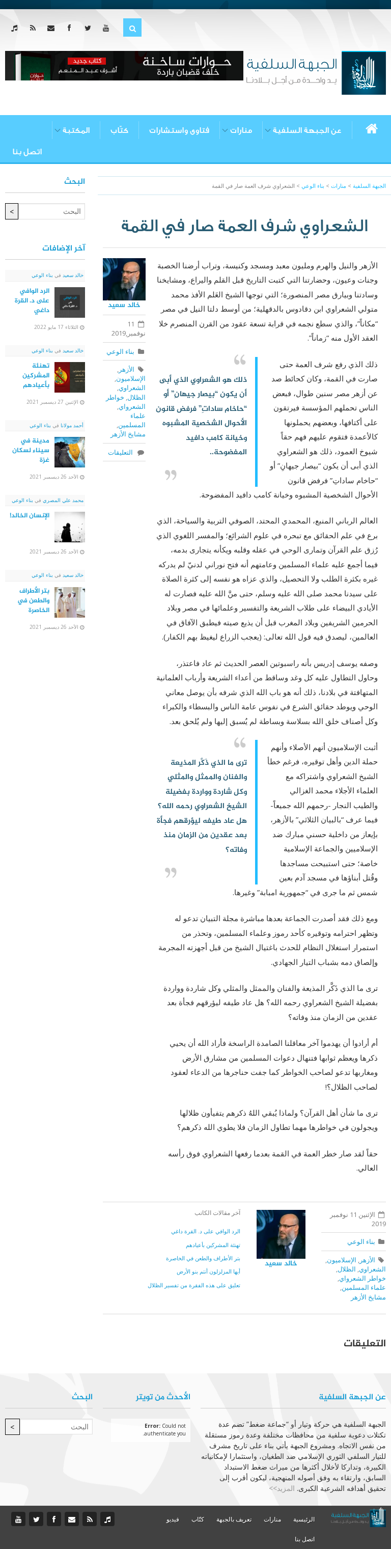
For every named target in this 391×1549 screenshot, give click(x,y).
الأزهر (126, 369)
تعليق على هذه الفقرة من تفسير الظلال (194, 1285)
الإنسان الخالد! (29, 515)
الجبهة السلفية (369, 185)
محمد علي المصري (62, 500)
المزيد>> (282, 1488)
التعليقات (122, 452)
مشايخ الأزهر (128, 433)
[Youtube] (108, 28)
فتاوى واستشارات (179, 130)
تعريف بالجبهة (234, 1519)
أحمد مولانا (71, 425)
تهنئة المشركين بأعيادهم (213, 1245)
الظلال (136, 397)
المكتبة (76, 130)
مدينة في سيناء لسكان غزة (30, 450)
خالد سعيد (124, 305)
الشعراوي (132, 387)
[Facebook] (71, 28)
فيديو (172, 1519)
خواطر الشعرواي (126, 402)
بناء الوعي (120, 351)
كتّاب (119, 130)
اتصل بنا (27, 151)
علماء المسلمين (132, 420)
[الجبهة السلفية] (316, 71)
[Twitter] (90, 28)
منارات (241, 130)
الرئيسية (304, 1519)
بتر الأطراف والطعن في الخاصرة (203, 1258)
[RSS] (35, 28)
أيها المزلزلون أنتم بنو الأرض (208, 1271)
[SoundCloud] (16, 28)
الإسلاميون (131, 378)
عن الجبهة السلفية (307, 130)
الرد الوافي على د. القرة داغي (205, 1231)
